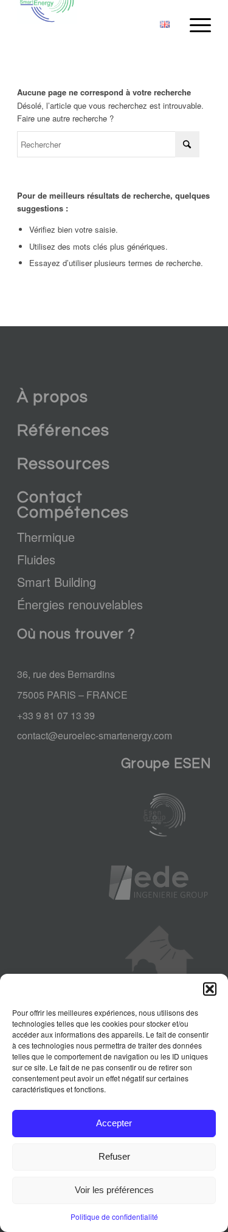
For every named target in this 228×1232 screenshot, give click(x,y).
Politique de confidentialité (114, 1216)
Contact (50, 497)
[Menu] (194, 24)
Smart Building (56, 581)
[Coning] (159, 967)
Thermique (46, 537)
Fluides (36, 559)
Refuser (114, 1156)
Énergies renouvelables (80, 604)
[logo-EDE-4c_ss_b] (159, 882)
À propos (52, 397)
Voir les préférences (114, 1190)
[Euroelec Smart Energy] (94, 24)
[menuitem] (165, 24)
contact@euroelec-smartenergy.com (94, 735)
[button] (210, 989)
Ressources (63, 464)
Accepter (114, 1123)
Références (63, 430)
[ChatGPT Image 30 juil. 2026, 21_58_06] (159, 815)
